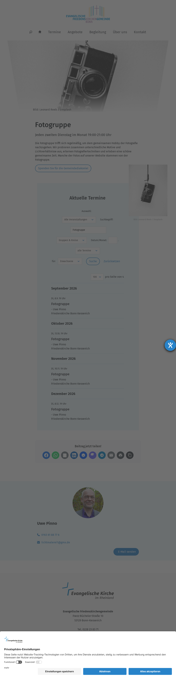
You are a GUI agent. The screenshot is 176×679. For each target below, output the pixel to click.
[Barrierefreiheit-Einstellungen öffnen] (170, 345)
